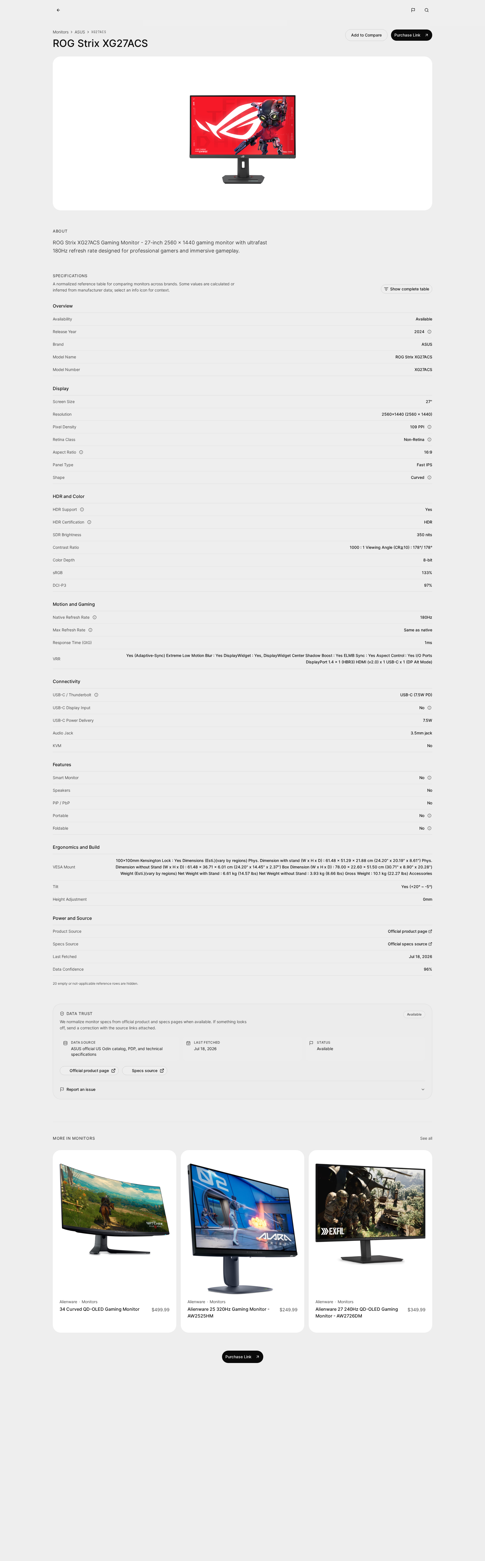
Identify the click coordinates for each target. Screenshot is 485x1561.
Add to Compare (366, 35)
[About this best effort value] (429, 331)
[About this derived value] (429, 477)
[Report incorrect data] (413, 10)
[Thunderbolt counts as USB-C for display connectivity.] (96, 695)
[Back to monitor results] (58, 10)
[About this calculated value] (429, 427)
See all (426, 1138)
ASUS (80, 31)
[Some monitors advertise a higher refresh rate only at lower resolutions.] (90, 630)
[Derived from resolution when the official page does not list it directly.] (81, 452)
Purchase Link (407, 35)
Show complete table (409, 288)
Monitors (60, 31)
